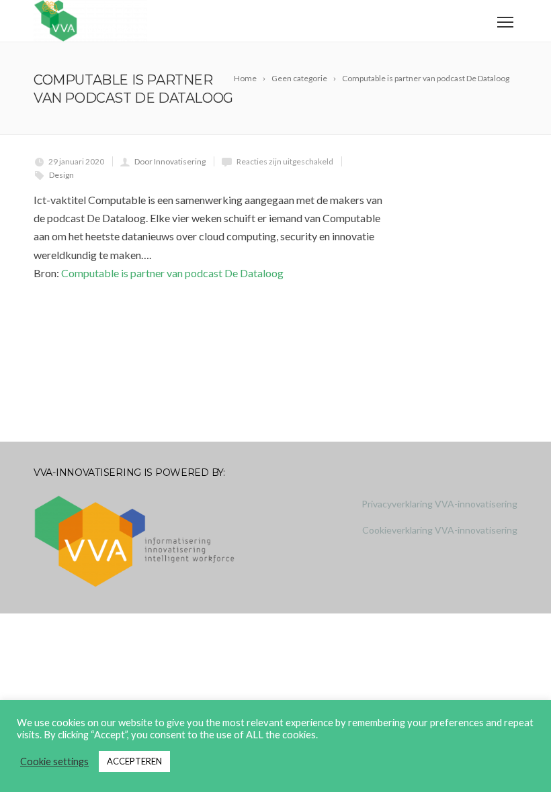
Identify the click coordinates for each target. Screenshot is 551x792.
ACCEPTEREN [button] (134, 761)
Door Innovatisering (170, 161)
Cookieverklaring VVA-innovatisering (439, 530)
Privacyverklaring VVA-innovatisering (439, 503)
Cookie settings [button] (54, 761)
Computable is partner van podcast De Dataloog (172, 272)
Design (61, 175)
